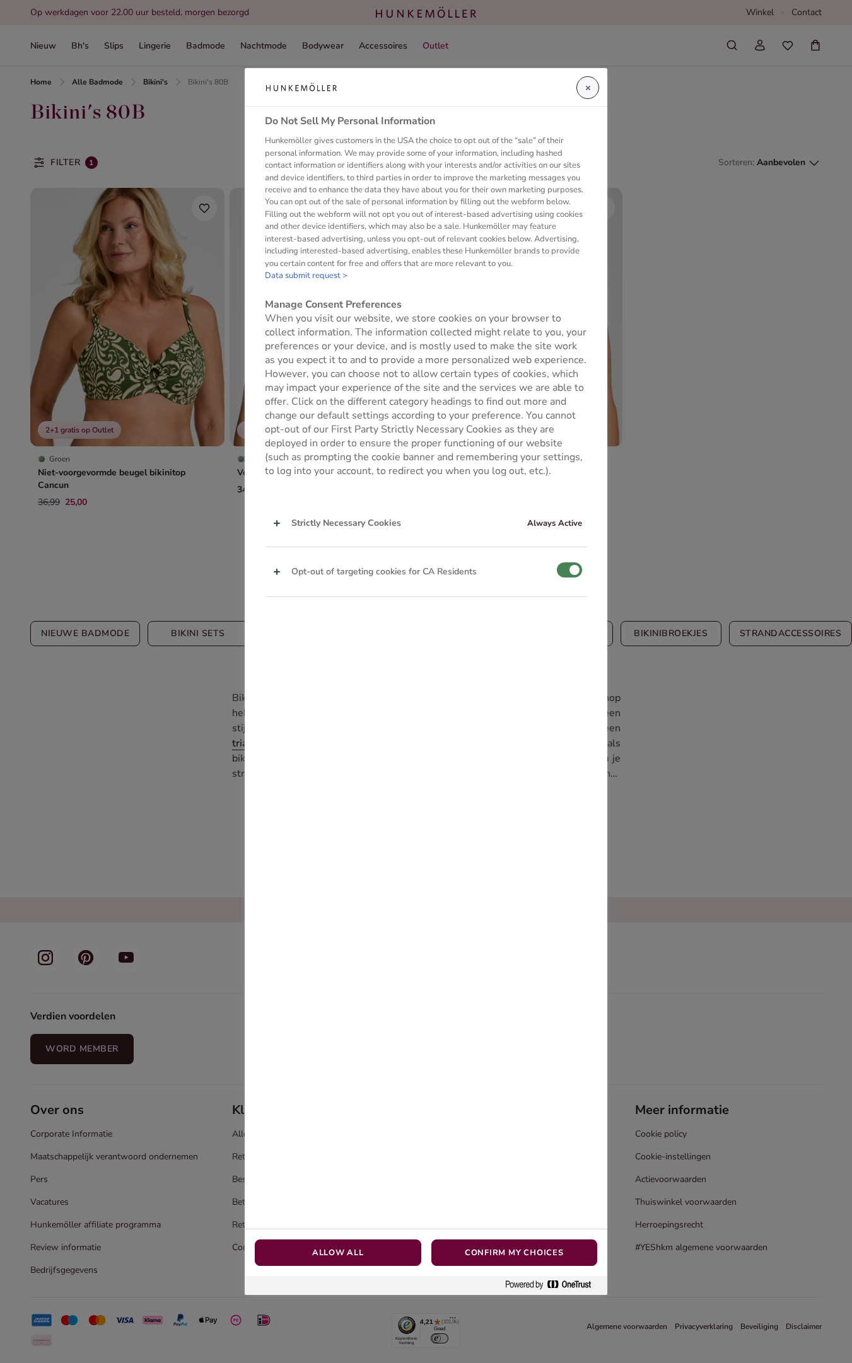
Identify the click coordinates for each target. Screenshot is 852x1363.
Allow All (338, 1252)
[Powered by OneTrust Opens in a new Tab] (553, 1285)
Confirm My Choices (514, 1252)
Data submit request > (306, 275)
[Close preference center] (588, 88)
